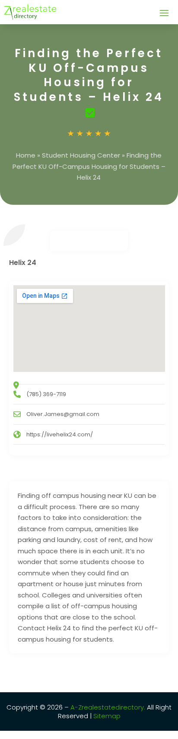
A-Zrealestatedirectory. (107, 707)
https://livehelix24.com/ (59, 434)
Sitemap (106, 715)
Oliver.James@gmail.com (62, 414)
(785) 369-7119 (46, 394)
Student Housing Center (81, 155)
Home (25, 155)
